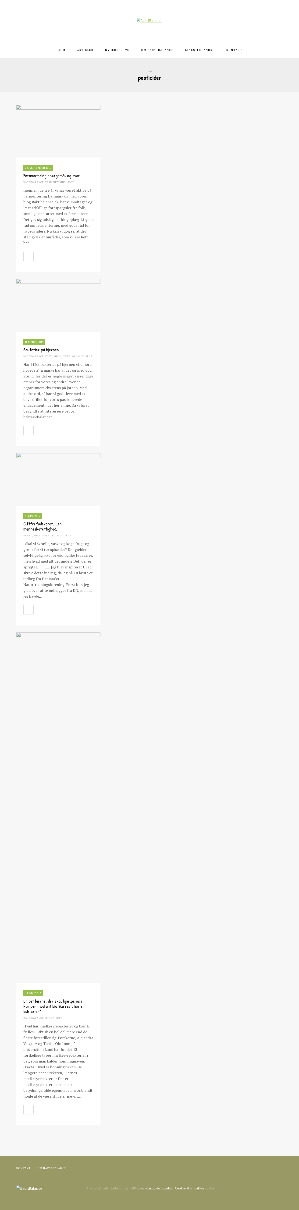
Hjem (61, 50)
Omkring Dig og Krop (77, 356)
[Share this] (38, 256)
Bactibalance (33, 182)
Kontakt (234, 50)
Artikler (85, 50)
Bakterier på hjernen (41, 349)
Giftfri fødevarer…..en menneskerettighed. (42, 526)
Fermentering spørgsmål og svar (51, 175)
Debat (27, 535)
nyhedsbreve (117, 50)
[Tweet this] (49, 256)
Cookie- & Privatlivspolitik (194, 1188)
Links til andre (200, 50)
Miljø (57, 356)
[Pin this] (59, 256)
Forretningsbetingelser (156, 1188)
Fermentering (55, 182)
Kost (71, 182)
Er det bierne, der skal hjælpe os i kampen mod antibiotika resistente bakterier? (52, 1006)
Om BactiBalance (157, 50)
